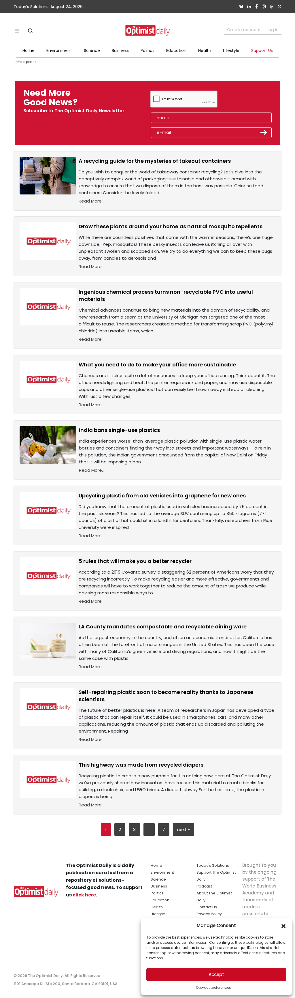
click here (84, 895)
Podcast (204, 886)
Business (120, 50)
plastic (31, 62)
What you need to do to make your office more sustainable (157, 364)
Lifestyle (231, 50)
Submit (263, 132)
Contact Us (206, 907)
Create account (244, 30)
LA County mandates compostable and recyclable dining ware (163, 626)
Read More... (91, 201)
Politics (147, 50)
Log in (272, 30)
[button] (283, 925)
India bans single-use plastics (119, 430)
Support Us (262, 50)
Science (92, 50)
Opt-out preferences (213, 987)
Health (204, 50)
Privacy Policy (209, 914)
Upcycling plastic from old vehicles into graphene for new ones (162, 495)
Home (28, 50)
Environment (59, 50)
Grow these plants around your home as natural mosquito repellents (170, 226)
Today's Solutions (212, 865)
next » (183, 829)
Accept (216, 974)
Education (176, 50)
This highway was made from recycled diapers (141, 764)
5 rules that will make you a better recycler (135, 561)
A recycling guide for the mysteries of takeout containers (155, 160)
